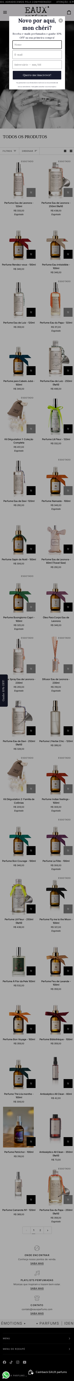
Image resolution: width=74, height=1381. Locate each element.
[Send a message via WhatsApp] (6, 1375)
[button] (61, 20)
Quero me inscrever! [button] (37, 75)
